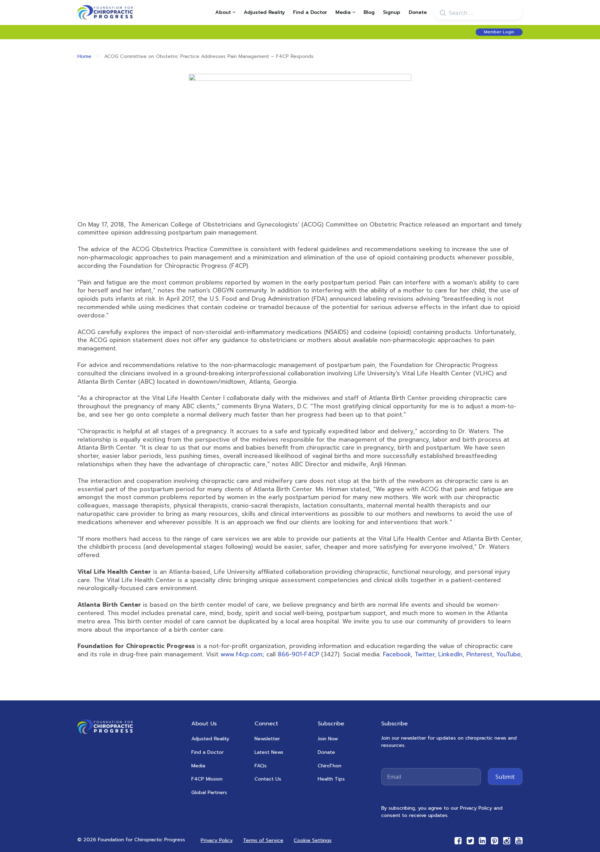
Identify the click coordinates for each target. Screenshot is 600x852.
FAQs (261, 765)
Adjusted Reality (264, 12)
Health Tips (331, 779)
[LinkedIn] (482, 840)
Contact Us (268, 779)
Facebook (397, 654)
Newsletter (267, 738)
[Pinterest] (494, 840)
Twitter (424, 654)
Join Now (328, 738)
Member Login (499, 32)
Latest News (269, 752)
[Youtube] (519, 840)
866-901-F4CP (298, 654)
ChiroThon (329, 765)
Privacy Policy (217, 840)
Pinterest (479, 654)
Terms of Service (263, 840)
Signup (391, 12)
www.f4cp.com (241, 654)
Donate (418, 12)
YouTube (508, 654)
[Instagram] (506, 840)
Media (198, 765)
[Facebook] (458, 840)
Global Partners (209, 792)
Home (84, 56)
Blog (369, 12)
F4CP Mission (207, 779)
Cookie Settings (313, 840)
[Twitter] (470, 840)
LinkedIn (450, 654)
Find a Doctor (310, 12)
